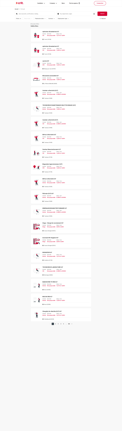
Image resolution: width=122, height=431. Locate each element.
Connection (100, 3)
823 (69, 323)
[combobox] (76, 14)
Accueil (16, 9)
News (63, 3)
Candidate (40, 3)
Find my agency (73, 3)
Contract (50, 18)
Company (52, 3)
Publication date (39, 18)
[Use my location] (94, 13)
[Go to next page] (72, 324)
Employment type (62, 18)
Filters (17, 18)
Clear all (103, 18)
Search (102, 13)
